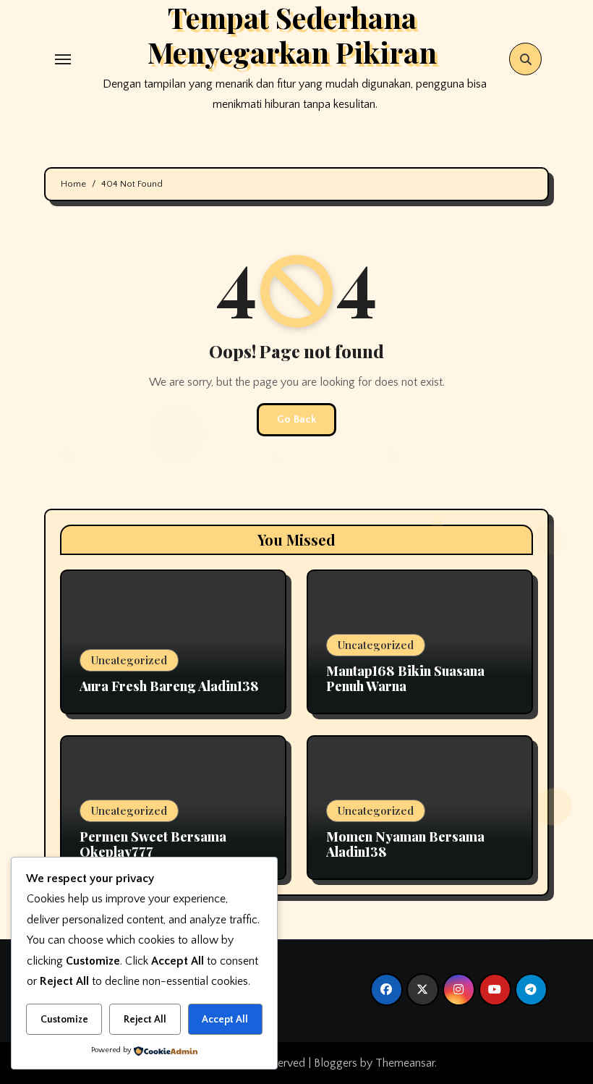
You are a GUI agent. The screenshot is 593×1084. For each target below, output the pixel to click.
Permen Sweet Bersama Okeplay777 (153, 844)
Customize (64, 1019)
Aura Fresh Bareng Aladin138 (169, 686)
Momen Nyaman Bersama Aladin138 (405, 844)
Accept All (225, 1019)
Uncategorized (129, 660)
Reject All (145, 1019)
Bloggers (335, 1063)
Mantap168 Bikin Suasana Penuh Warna (405, 678)
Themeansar (405, 1063)
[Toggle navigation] (62, 59)
